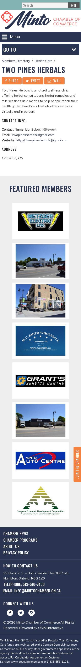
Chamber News (15, 533)
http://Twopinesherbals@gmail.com (42, 140)
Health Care (43, 61)
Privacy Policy (16, 553)
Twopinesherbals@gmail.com (32, 135)
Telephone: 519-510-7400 (24, 584)
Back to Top (41, 169)
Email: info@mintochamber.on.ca (32, 591)
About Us (11, 546)
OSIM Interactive (50, 628)
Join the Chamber (77, 464)
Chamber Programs (20, 540)
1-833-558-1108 (57, 661)
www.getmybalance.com (27, 661)
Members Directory (16, 61)
